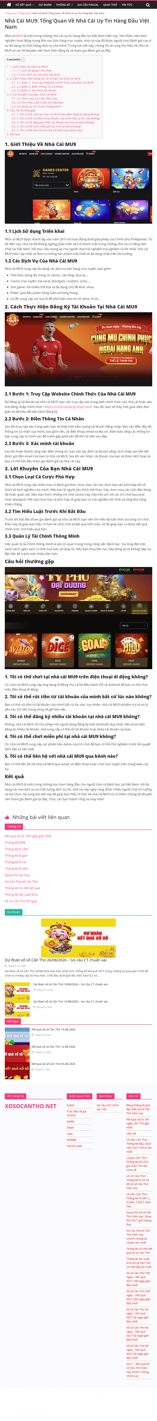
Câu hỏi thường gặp (21, 110)
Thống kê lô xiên (16, 868)
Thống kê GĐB (15, 842)
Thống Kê (63, 5)
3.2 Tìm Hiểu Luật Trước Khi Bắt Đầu (37, 102)
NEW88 (71, 1140)
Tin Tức (127, 5)
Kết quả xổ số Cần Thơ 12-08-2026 (53, 1046)
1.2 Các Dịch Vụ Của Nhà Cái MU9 (35, 74)
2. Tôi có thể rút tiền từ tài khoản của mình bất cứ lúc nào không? (55, 118)
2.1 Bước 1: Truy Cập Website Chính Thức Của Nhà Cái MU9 (52, 82)
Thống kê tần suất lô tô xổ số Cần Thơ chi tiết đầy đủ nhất (138, 1263)
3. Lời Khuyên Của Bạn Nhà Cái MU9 (31, 94)
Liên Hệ (131, 1133)
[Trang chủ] (9, 5)
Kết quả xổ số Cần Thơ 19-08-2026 (53, 1029)
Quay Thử (110, 5)
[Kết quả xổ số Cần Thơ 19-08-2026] (18, 1030)
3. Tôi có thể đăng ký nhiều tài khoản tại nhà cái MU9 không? (53, 122)
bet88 (70, 1121)
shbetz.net (7, 1398)
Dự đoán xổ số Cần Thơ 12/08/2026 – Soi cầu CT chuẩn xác (71, 1001)
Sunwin (5, 1413)
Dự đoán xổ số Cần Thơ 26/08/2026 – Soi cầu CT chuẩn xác (56, 960)
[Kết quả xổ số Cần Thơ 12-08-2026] (18, 1047)
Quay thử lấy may (17, 875)
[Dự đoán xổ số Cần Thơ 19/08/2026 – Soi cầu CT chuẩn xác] (18, 985)
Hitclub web (74, 1146)
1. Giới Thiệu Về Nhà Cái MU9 (27, 67)
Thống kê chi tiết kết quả (22, 888)
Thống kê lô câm (16, 849)
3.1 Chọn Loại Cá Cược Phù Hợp (34, 98)
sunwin (23, 1418)
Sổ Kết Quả (23, 5)
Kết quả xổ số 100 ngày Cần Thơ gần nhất (138, 1123)
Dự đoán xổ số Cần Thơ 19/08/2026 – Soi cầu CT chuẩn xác (71, 984)
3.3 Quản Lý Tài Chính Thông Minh (36, 106)
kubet (70, 1105)
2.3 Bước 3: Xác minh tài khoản (33, 90)
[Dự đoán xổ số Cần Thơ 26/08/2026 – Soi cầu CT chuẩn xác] (78, 921)
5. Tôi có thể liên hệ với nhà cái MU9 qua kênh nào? (47, 130)
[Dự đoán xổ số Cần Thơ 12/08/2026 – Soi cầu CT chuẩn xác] (18, 1002)
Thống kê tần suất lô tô (21, 894)
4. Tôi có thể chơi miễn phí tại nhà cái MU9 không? (46, 126)
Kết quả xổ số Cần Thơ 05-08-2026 (53, 1064)
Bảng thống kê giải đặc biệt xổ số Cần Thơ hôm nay (138, 1109)
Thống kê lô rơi (15, 862)
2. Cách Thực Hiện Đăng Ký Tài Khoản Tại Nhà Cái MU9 (43, 78)
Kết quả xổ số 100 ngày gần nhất (28, 836)
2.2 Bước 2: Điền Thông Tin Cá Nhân (37, 86)
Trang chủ (10, 13)
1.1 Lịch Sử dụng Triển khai (31, 70)
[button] (22, 59)
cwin (70, 1133)
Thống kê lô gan (16, 855)
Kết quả (13, 134)
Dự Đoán (45, 5)
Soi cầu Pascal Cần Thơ (21, 881)
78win (70, 1127)
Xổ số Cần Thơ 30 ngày (21, 901)
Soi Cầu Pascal (88, 5)
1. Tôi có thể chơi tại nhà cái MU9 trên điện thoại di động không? (55, 114)
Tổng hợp (24, 13)
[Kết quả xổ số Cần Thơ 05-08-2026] (18, 1064)
